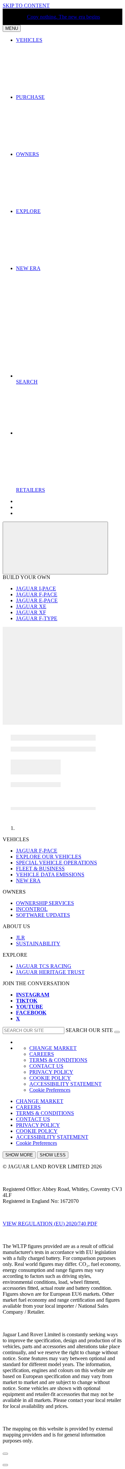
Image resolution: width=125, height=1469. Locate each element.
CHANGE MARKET (53, 1048)
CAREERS (41, 1054)
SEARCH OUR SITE (89, 1030)
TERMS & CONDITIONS (58, 1060)
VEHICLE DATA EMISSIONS (50, 874)
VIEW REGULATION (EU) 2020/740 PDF (50, 1223)
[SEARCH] (117, 1032)
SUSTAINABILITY (38, 943)
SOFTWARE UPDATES (43, 915)
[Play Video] (62, 648)
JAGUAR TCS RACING (43, 966)
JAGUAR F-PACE (36, 850)
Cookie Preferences (49, 1090)
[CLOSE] (55, 548)
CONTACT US (46, 1066)
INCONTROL (32, 909)
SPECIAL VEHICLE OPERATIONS (56, 862)
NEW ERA (28, 880)
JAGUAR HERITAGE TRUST (50, 972)
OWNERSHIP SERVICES (45, 903)
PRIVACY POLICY (51, 1072)
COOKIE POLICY (50, 1078)
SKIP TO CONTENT (26, 5)
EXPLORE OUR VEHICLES (48, 856)
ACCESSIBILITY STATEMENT (65, 1084)
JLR (20, 937)
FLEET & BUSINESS (40, 868)
